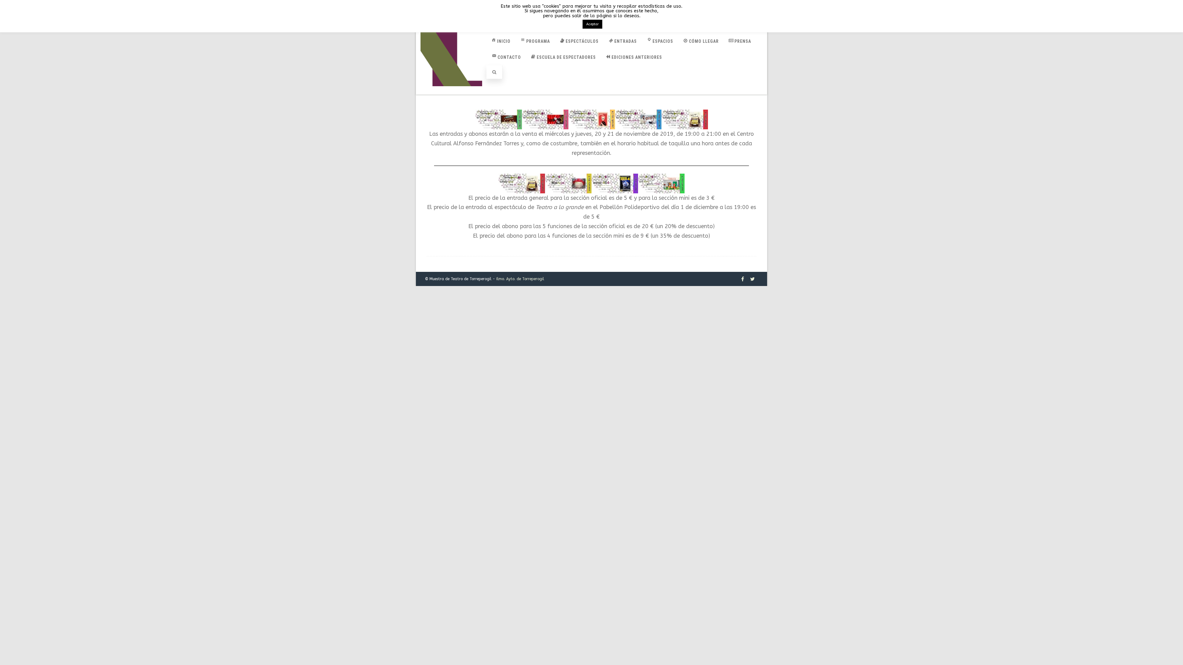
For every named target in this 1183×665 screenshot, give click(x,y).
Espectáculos (582, 41)
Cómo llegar (704, 41)
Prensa (742, 41)
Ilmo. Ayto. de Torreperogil (520, 279)
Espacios (662, 41)
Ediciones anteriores (637, 57)
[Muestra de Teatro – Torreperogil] (451, 91)
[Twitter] (752, 278)
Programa (538, 41)
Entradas (625, 41)
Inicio (503, 41)
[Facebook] (742, 278)
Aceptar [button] (592, 24)
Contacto (509, 57)
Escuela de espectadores (566, 57)
